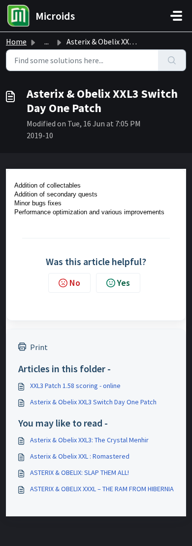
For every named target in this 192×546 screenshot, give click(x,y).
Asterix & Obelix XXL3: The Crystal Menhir (89, 439)
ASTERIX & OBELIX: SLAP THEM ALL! (79, 472)
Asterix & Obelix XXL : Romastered (79, 456)
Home (16, 41)
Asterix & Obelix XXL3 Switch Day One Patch (93, 401)
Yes (123, 282)
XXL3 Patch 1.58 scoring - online (75, 385)
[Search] (172, 60)
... (46, 41)
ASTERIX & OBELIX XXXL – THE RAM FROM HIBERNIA (102, 488)
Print (39, 347)
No (74, 282)
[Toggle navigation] (176, 16)
